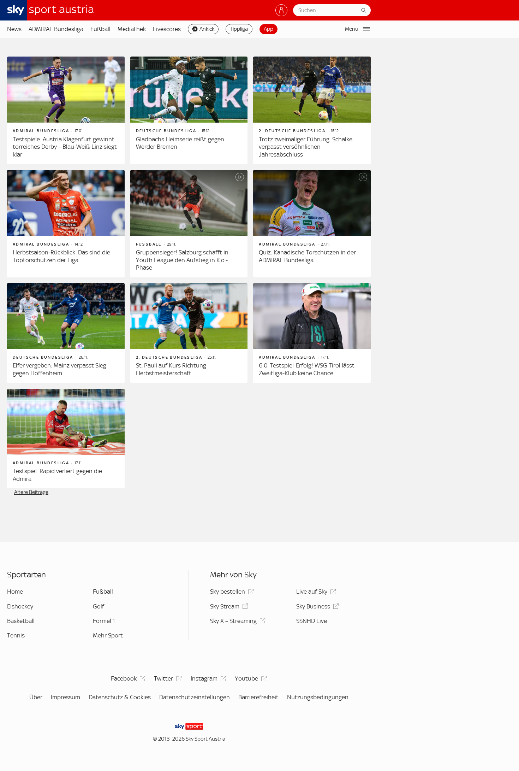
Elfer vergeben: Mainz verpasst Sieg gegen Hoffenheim (59, 369)
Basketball (21, 620)
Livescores (167, 29)
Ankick (206, 29)
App (268, 29)
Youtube (246, 678)
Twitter (163, 678)
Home (15, 591)
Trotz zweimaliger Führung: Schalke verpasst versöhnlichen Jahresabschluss (305, 147)
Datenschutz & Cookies (120, 697)
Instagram (204, 678)
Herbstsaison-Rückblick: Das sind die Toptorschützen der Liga (61, 256)
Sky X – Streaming (233, 620)
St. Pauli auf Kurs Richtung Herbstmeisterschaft (171, 369)
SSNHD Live (311, 620)
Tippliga (239, 29)
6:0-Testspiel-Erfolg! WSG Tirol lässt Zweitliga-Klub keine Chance (306, 369)
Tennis (16, 635)
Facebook (124, 678)
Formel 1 (104, 620)
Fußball (100, 29)
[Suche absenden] (364, 10)
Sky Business (313, 606)
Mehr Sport (108, 635)
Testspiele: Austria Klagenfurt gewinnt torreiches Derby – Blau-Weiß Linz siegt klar (65, 147)
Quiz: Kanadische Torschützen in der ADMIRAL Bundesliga (307, 256)
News (14, 29)
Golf (98, 606)
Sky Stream (224, 606)
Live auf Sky (311, 591)
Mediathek (132, 29)
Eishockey (20, 606)
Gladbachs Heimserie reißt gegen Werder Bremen (180, 143)
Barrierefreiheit (258, 697)
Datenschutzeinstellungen (194, 697)
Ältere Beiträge (31, 492)
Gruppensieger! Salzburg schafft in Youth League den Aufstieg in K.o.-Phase (182, 260)
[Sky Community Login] (281, 10)
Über (35, 697)
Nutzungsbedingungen (317, 697)
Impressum (65, 697)
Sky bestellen (227, 591)
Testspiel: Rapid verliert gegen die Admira (57, 474)
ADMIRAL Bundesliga (56, 29)
